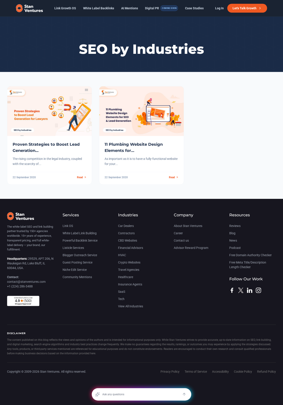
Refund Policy (266, 371)
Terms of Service (196, 371)
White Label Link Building (80, 233)
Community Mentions (77, 277)
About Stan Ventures (188, 226)
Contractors (126, 233)
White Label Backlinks (98, 8)
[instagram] (258, 290)
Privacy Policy (170, 371)
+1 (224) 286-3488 (20, 286)
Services (71, 215)
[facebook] (232, 290)
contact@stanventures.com (26, 281)
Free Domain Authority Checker (250, 255)
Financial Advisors (130, 248)
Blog (232, 233)
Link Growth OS (65, 8)
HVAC (122, 255)
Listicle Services (73, 248)
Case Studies (194, 8)
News (233, 240)
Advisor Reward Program (191, 248)
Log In (219, 8)
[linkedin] (249, 290)
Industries (128, 215)
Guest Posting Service (77, 262)
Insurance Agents (130, 284)
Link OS (68, 226)
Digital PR (160, 8)
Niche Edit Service (75, 269)
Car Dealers (126, 226)
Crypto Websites (129, 262)
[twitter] (240, 290)
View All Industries (130, 306)
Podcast (235, 248)
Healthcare (125, 277)
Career (178, 233)
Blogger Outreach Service (80, 255)
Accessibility (220, 371)
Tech (121, 299)
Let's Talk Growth (244, 8)
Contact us (181, 240)
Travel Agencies (128, 269)
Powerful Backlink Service (80, 240)
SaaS (121, 291)
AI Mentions (129, 8)
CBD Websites (127, 240)
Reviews (235, 226)
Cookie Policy (243, 371)
